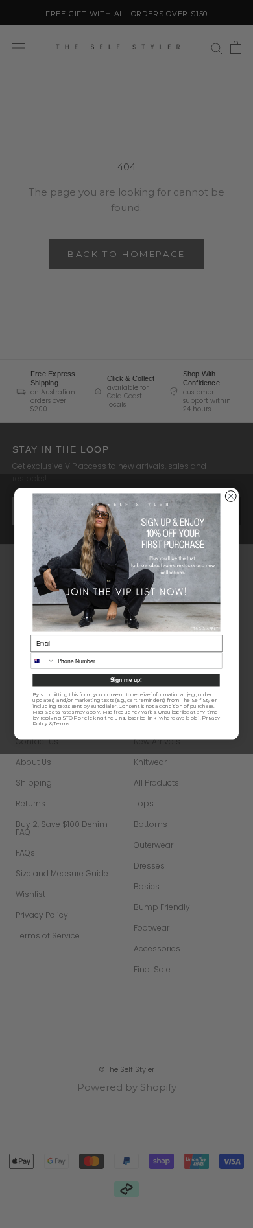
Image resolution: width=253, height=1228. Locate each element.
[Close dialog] (230, 496)
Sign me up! (126, 680)
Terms (61, 724)
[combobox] (42, 660)
